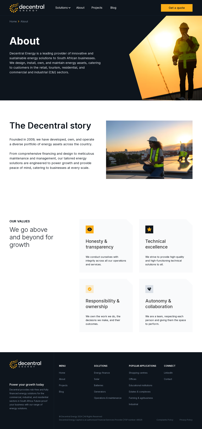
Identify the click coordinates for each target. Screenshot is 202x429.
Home (13, 21)
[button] (62, 8)
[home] (26, 8)
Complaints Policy (165, 420)
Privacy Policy (186, 420)
